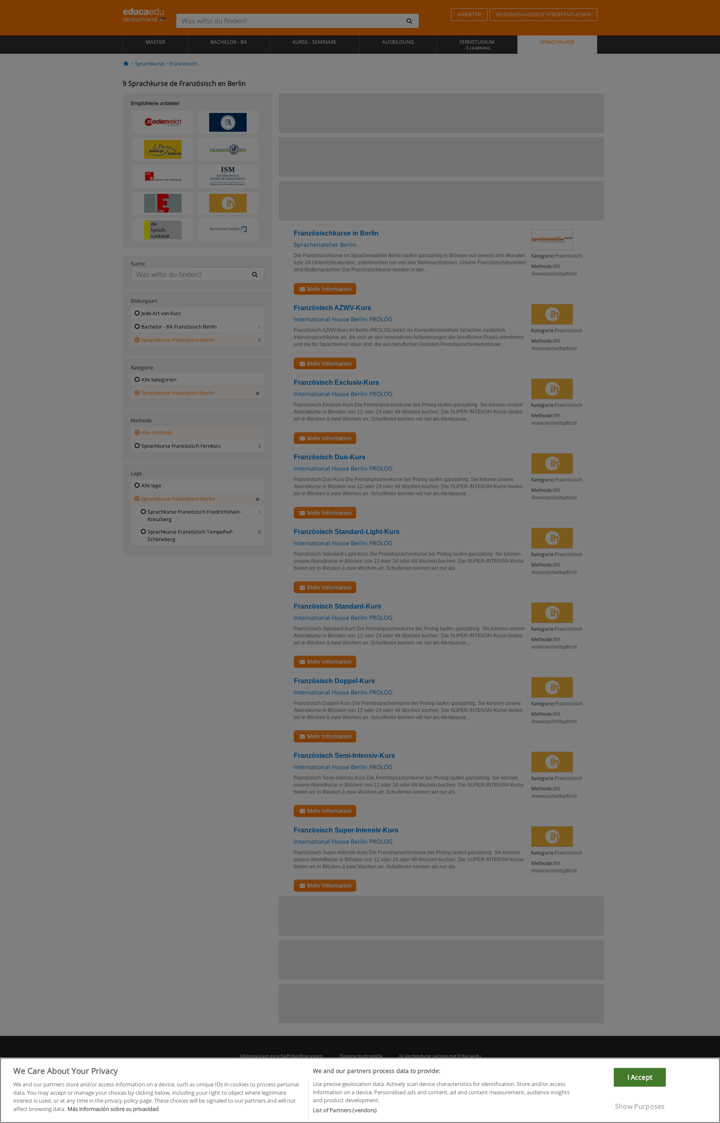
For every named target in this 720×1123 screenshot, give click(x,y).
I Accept (640, 1076)
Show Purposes (640, 1106)
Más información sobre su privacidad (113, 1109)
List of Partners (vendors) (345, 1110)
